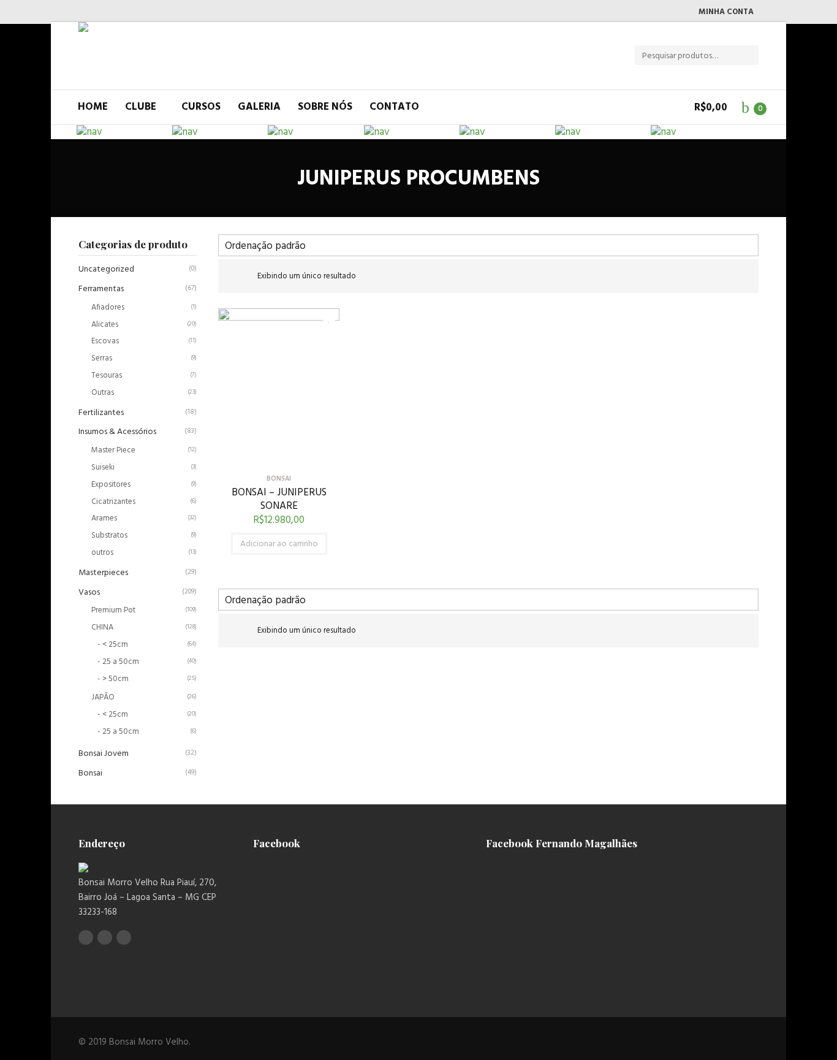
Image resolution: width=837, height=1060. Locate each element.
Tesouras (106, 375)
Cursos (201, 107)
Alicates (104, 324)
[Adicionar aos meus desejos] (320, 316)
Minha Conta (726, 12)
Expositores (111, 484)
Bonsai (90, 773)
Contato (394, 107)
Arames (104, 518)
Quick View (278, 457)
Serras (101, 358)
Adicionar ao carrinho (279, 544)
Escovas (105, 341)
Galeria (259, 107)
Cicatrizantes (113, 501)
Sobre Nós (325, 107)
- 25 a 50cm (118, 661)
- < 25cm (112, 644)
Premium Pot (113, 610)
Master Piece (113, 450)
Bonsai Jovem (103, 754)
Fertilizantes (101, 413)
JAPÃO (103, 697)
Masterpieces (103, 573)
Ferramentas (101, 289)
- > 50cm (113, 679)
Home (93, 107)
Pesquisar (752, 56)
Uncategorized (106, 269)
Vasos (89, 592)
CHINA (102, 627)
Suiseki (103, 467)
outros (102, 552)
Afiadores (107, 307)
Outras (102, 392)
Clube (140, 107)
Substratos (109, 535)
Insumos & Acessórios (117, 432)
